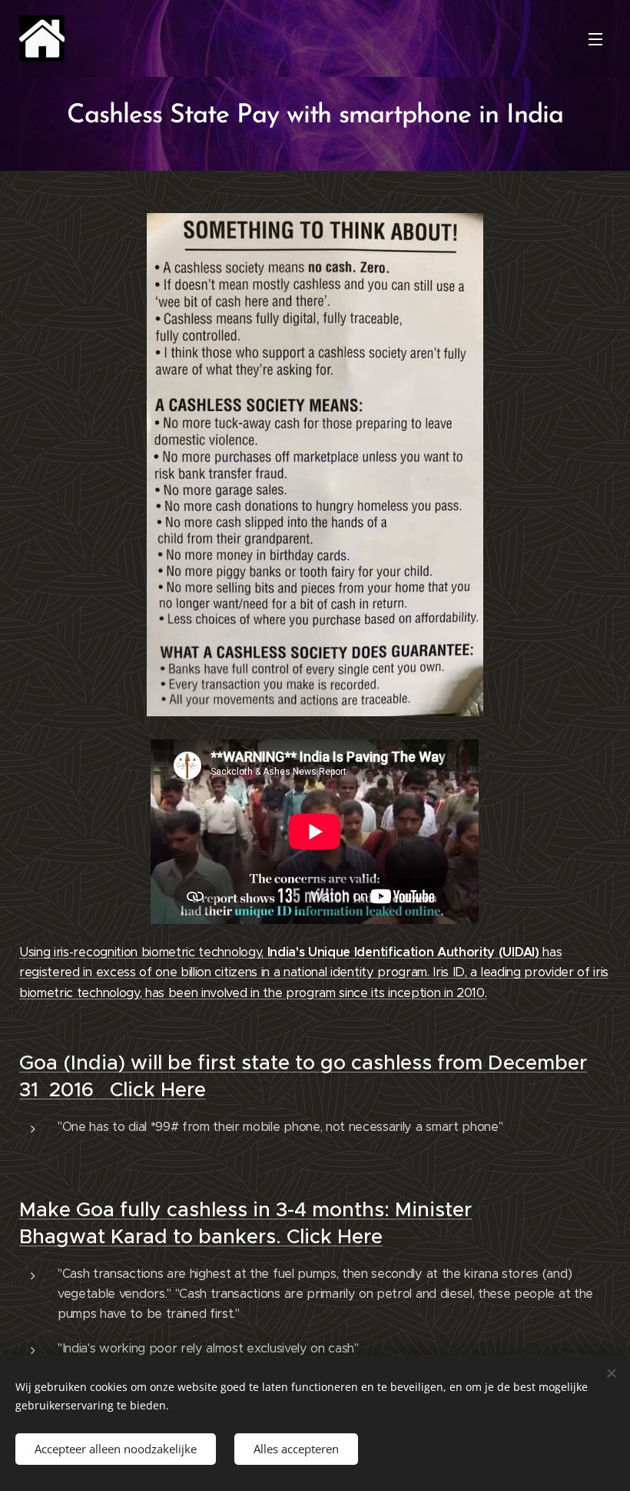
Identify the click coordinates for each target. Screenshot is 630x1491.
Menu (595, 38)
